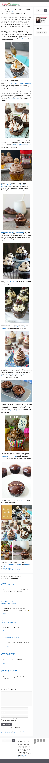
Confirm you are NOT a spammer (11, 727)
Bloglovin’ (26, 564)
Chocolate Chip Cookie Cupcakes (22, 144)
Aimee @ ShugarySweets (8, 653)
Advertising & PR (36, 0)
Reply (4, 595)
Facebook (3, 564)
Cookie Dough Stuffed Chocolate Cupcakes (12, 232)
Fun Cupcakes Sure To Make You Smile (11, 569)
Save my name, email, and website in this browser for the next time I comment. (17, 719)
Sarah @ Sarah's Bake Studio (9, 670)
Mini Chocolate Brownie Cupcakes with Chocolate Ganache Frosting (15, 185)
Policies (41, 0)
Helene (3, 620)
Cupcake (23, 38)
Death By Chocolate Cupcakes (18, 411)
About (30, 0)
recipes (9, 568)
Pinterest (13, 564)
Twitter (9, 564)
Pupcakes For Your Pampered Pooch (11, 571)
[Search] (45, 10)
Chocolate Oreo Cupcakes (14, 98)
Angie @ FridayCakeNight (8, 602)
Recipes (4, 566)
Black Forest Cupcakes (11, 281)
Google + (19, 564)
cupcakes (5, 568)
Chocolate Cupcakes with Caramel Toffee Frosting (18, 83)
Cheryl (6, 636)
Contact (45, 0)
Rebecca (3, 583)
